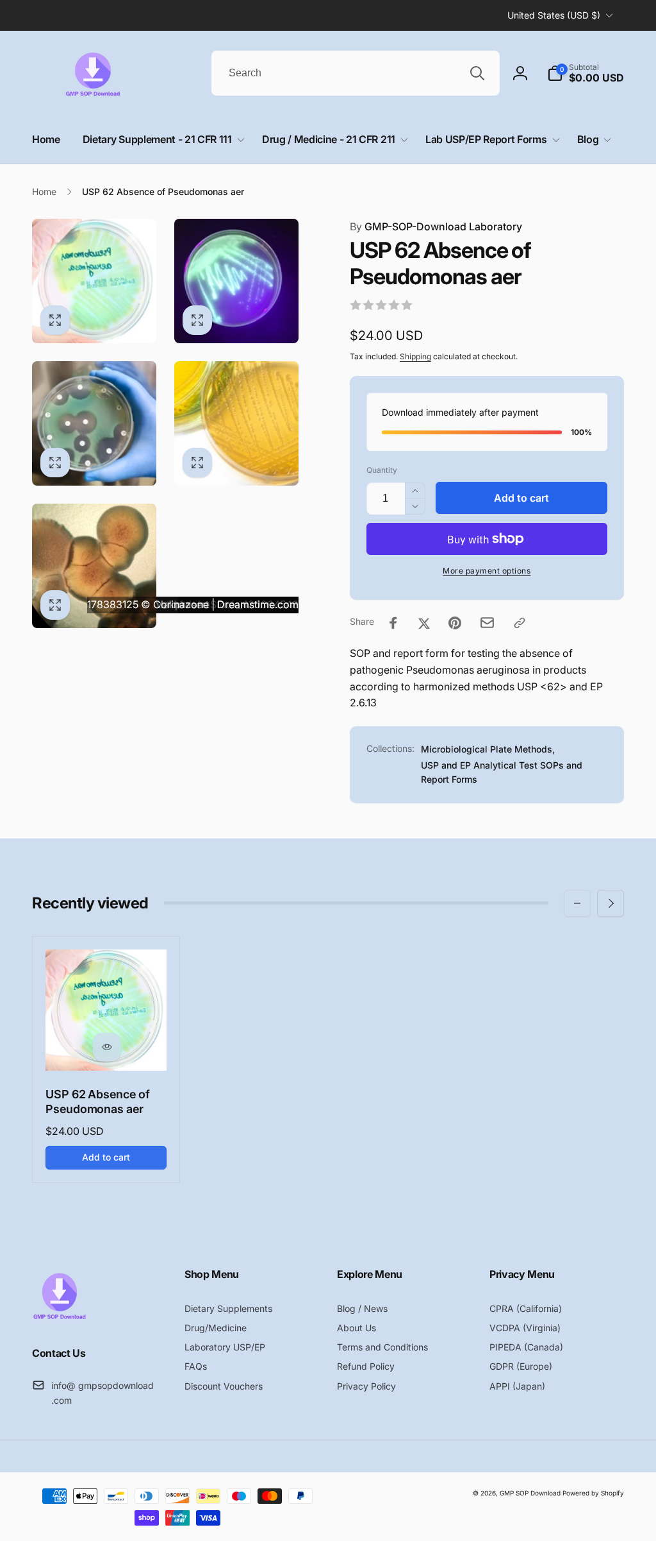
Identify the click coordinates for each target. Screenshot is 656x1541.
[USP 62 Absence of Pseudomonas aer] (107, 1047)
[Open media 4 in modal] (236, 423)
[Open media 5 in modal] (94, 566)
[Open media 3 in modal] (94, 423)
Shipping (415, 356)
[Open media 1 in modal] (94, 281)
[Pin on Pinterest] (454, 623)
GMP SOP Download (530, 1493)
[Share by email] (487, 623)
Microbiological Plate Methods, (488, 749)
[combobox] (355, 73)
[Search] (477, 73)
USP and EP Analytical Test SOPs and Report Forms (501, 772)
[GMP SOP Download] (59, 1318)
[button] (585, 73)
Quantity (381, 470)
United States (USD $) (553, 15)
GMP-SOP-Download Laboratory (436, 226)
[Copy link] (519, 623)
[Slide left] (577, 903)
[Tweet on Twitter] (424, 623)
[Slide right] (610, 903)
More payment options (486, 570)
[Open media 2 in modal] (236, 281)
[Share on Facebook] (393, 623)
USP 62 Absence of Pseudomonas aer (97, 1101)
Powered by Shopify (593, 1493)
